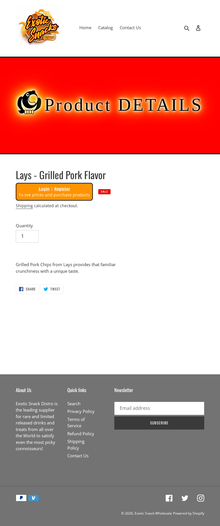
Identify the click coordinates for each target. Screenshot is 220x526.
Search (73, 403)
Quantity (24, 225)
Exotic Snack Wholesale (153, 513)
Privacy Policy (81, 411)
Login (44, 188)
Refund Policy (80, 433)
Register (62, 188)
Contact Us (78, 455)
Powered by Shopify (188, 513)
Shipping (24, 205)
